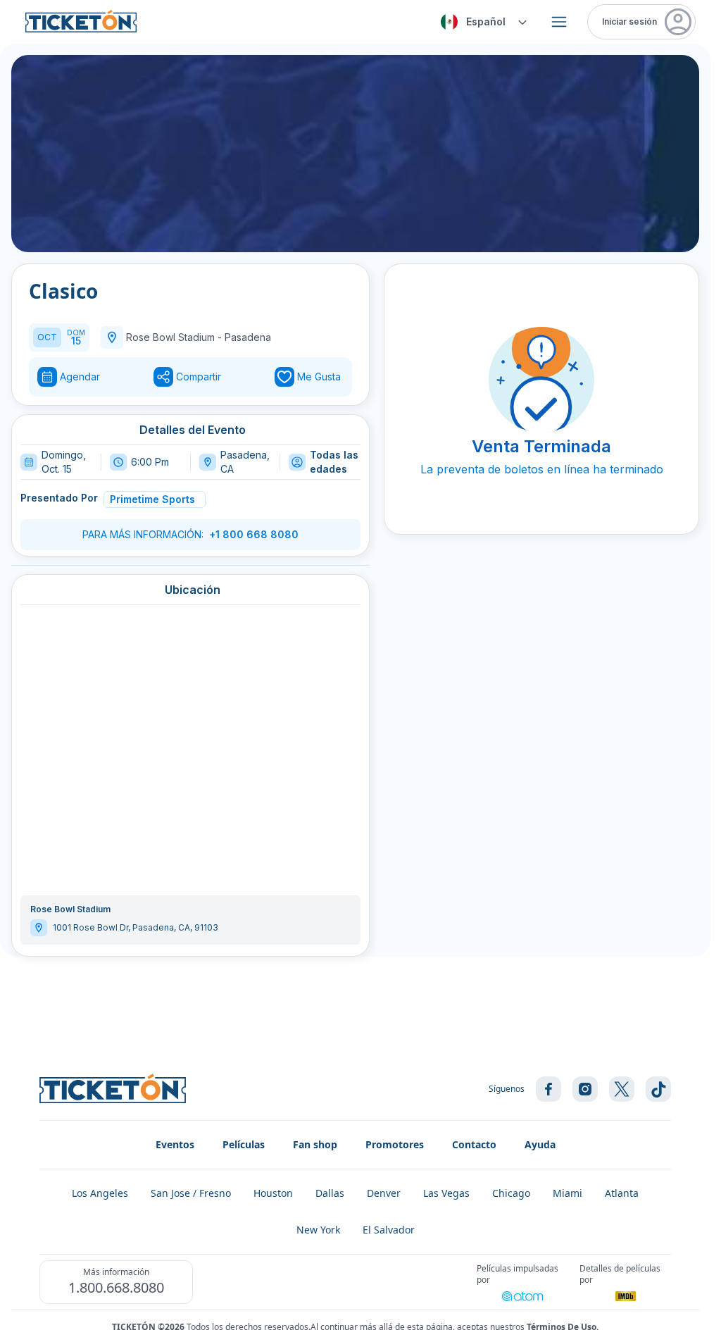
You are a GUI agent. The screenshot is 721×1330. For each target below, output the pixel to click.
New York (318, 1229)
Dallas (329, 1193)
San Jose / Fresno (191, 1193)
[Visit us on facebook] (548, 1089)
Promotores (394, 1144)
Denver (384, 1193)
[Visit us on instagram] (585, 1089)
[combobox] (481, 22)
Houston (273, 1193)
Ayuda (540, 1144)
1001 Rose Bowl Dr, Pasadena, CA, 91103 (135, 927)
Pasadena (248, 337)
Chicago (511, 1193)
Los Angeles (100, 1193)
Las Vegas (446, 1193)
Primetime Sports (152, 499)
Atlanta (622, 1193)
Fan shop (315, 1144)
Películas (243, 1144)
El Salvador (389, 1229)
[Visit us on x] (621, 1089)
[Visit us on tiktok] (658, 1089)
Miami (567, 1193)
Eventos (175, 1144)
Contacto (474, 1144)
